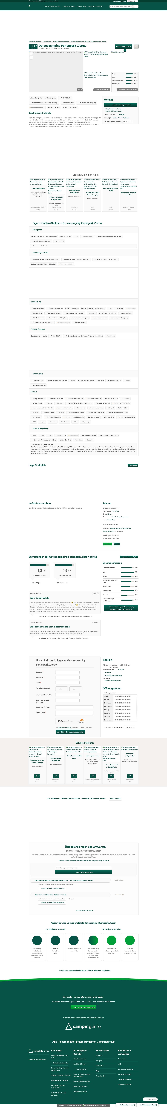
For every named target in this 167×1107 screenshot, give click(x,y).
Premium (134, 176)
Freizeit (34, 392)
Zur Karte (107, 672)
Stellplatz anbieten (79, 1059)
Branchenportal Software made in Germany (70, 1105)
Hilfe (124, 1)
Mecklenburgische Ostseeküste (120, 528)
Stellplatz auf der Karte (113, 109)
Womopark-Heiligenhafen (130, 755)
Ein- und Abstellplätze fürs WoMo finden (60, 1069)
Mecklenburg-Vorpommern (120, 517)
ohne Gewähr (100, 798)
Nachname (39, 677)
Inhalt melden (115, 798)
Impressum (121, 1059)
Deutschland (111, 520)
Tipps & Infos (81, 6)
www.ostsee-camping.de (121, 118)
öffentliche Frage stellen (84, 872)
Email (38, 683)
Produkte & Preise (79, 1064)
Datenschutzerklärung (64, 728)
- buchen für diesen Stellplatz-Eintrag (130, 951)
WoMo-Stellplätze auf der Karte (59, 1057)
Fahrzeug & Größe (40, 253)
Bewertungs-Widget (80, 1086)
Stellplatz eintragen (69, 6)
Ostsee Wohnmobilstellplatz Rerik (56, 198)
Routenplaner (133, 465)
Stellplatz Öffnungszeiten (113, 111)
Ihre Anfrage (40, 712)
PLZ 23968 (115, 511)
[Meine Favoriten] (106, 6)
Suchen (136, 6)
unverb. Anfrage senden (123, 46)
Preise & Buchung (38, 329)
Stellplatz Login (117, 1)
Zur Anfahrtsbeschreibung (113, 675)
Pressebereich (100, 1076)
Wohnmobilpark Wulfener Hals (129, 194)
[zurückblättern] (33, 71)
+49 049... (113, 114)
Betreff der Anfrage (43, 707)
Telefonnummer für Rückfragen (42, 701)
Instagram (99, 1061)
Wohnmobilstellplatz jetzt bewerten (121, 608)
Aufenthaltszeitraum (43, 688)
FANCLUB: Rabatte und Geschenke (58, 1094)
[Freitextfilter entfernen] (133, 6)
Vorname (39, 672)
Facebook (99, 1056)
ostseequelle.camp (38, 188)
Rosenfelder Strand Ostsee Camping (92, 194)
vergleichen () (148, 1105)
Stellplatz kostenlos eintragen (61, 1075)
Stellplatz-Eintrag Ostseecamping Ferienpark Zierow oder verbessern (93, 953)
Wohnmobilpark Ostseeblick (74, 192)
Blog (97, 1071)
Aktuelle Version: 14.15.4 (102, 1105)
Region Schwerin (108, 531)
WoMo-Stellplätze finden (52, 6)
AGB (119, 1064)
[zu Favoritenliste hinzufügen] (31, 53)
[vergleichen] (31, 58)
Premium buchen (80, 1069)
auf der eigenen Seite (112, 951)
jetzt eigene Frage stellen (84, 910)
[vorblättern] (78, 71)
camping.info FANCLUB (95, 6)
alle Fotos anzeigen (102, 90)
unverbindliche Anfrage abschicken (70, 732)
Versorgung (38, 374)
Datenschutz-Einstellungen (37, 1059)
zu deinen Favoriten (124, 1084)
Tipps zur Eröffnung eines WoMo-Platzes (81, 1075)
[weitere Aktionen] (136, 46)
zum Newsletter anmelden (59, 1080)
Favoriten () (127, 1105)
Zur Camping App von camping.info (58, 1087)
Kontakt (116, 544)
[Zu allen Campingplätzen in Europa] (83, 1031)
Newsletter (99, 1066)
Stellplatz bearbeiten (80, 1092)
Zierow (109, 514)
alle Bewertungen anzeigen (128, 89)
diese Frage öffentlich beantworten (52, 888)
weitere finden (55, 951)
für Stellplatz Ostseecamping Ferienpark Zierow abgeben (37, 953)
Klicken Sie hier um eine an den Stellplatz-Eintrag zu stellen (84, 861)
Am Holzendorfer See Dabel (110, 189)
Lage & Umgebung (40, 428)
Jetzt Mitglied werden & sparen (84, 1007)
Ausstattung (36, 302)
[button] (56, 71)
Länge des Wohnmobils (44, 695)
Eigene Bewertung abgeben (129, 557)
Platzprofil (37, 230)
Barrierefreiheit (151, 1099)
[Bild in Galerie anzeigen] (97, 61)
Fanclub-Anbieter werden (81, 1081)
